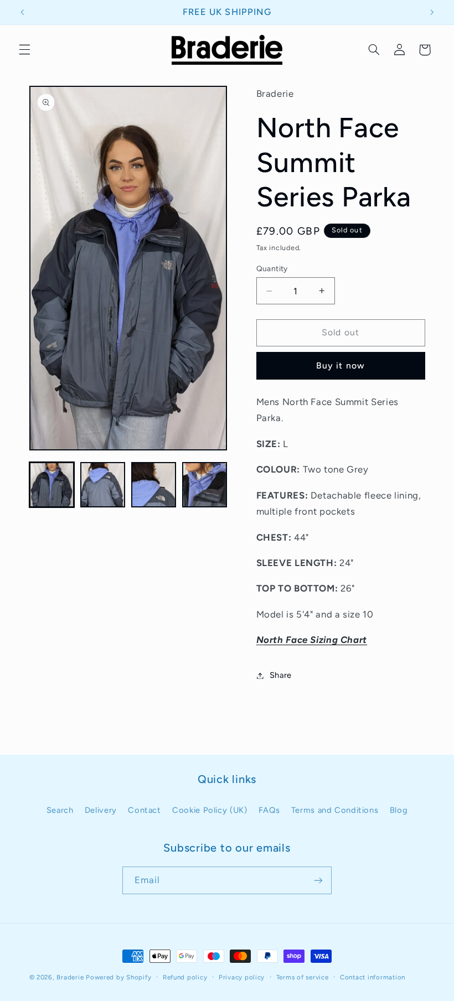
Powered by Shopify (118, 977)
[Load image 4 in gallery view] (205, 484)
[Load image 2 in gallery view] (103, 484)
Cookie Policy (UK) (209, 810)
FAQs (269, 810)
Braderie (70, 977)
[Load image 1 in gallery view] (52, 484)
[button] (24, 50)
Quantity (272, 268)
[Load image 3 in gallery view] (154, 484)
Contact (144, 810)
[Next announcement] (432, 12)
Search (60, 810)
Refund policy (185, 977)
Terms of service (302, 977)
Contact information (372, 977)
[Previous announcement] (22, 12)
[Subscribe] (318, 880)
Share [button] (281, 675)
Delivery (101, 810)
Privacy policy (242, 977)
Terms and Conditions (335, 810)
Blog (399, 810)
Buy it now (340, 365)
